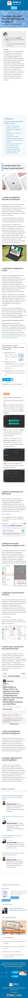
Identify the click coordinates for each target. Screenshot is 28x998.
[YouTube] (6, 976)
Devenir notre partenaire (16, 966)
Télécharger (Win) (14, 897)
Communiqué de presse (12, 963)
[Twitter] (6, 972)
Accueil (3, 963)
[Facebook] (1, 972)
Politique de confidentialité (19, 964)
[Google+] (1, 976)
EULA (9, 964)
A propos (6, 966)
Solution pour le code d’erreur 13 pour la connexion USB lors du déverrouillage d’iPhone (12, 797)
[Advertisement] (14, 100)
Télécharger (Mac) (6, 900)
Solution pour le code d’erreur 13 (12, 951)
